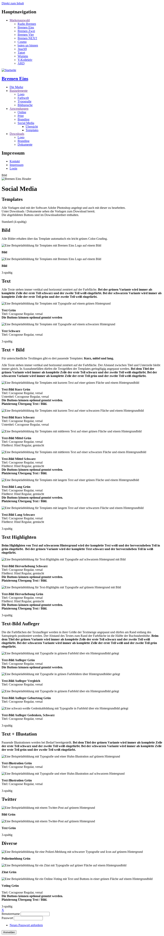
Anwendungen (19, 108)
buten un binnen (28, 45)
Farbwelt (23, 98)
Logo (21, 94)
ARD (21, 63)
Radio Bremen (27, 24)
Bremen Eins (26, 27)
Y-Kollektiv (25, 59)
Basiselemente (19, 90)
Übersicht (32, 126)
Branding (23, 119)
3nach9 (22, 49)
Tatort (21, 52)
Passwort (7, 918)
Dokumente (25, 144)
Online (22, 112)
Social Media (26, 123)
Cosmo (22, 41)
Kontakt (15, 161)
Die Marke (16, 87)
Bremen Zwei (26, 31)
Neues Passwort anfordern (26, 925)
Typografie (24, 101)
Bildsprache (25, 105)
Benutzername (11, 913)
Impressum (16, 165)
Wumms (23, 56)
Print (21, 115)
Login (13, 168)
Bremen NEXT (27, 38)
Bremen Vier (26, 34)
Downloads (17, 133)
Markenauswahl (20, 20)
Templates (32, 130)
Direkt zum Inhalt (13, 3)
